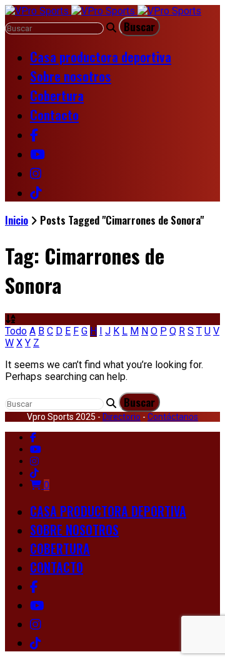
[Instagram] (34, 461)
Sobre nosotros (70, 75)
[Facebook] (33, 438)
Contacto (54, 114)
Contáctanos (173, 417)
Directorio (121, 417)
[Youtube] (35, 449)
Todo (16, 331)
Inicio (16, 220)
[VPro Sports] (103, 11)
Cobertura (57, 95)
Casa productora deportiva (100, 56)
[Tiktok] (34, 473)
